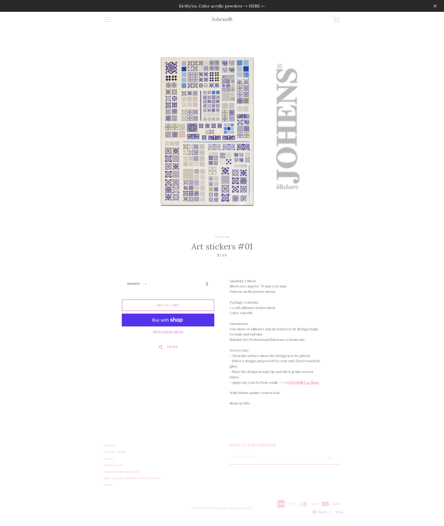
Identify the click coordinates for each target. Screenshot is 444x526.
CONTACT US (113, 465)
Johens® (222, 19)
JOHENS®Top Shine (302, 382)
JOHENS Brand (115, 452)
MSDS (108, 485)
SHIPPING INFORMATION (121, 472)
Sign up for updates (253, 445)
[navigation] (107, 19)
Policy (109, 459)
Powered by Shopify (240, 508)
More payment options (168, 331)
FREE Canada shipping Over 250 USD (132, 478)
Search (109, 445)
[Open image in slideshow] (222, 131)
